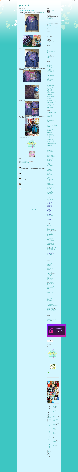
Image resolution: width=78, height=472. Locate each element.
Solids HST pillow (49, 267)
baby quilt (54, 406)
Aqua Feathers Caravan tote (50, 117)
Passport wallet (49, 99)
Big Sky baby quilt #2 (49, 57)
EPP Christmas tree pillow (50, 158)
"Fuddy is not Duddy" (49, 308)
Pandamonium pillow (49, 172)
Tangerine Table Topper (50, 262)
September (49, 417)
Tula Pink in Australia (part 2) (49, 430)
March (49, 451)
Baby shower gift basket (50, 119)
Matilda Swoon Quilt (49, 94)
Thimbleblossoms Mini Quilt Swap (51, 143)
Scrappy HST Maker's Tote (50, 135)
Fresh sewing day (55, 419)
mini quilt (54, 424)
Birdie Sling (51, 233)
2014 (48, 457)
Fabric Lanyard (49, 25)
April (49, 450)
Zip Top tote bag (49, 98)
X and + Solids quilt (49, 239)
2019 (48, 407)
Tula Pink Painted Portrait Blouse (51, 131)
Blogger (43, 470)
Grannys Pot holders (49, 279)
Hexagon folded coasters (50, 165)
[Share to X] (30, 161)
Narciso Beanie (49, 95)
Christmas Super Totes (50, 199)
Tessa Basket (48, 177)
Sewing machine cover (52, 282)
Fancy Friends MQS (49, 137)
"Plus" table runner (49, 22)
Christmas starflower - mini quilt (51, 310)
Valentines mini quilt (49, 193)
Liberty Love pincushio (50, 242)
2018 (48, 408)
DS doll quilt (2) (49, 273)
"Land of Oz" (48, 230)
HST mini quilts (49, 23)
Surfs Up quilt (48, 312)
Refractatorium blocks (49, 228)
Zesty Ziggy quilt (49, 264)
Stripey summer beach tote (50, 245)
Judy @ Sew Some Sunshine (26, 183)
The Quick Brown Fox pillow (50, 191)
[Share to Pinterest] (32, 161)
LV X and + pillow (49, 250)
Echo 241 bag (48, 277)
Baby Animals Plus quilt (50, 107)
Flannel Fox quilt (49, 86)
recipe (54, 433)
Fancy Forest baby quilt (50, 134)
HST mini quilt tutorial (49, 274)
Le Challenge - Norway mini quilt (51, 180)
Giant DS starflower (49, 306)
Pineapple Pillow (49, 130)
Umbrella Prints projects (50, 215)
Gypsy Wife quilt (49, 52)
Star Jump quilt (49, 189)
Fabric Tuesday (23, 162)
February (49, 452)
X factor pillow (48, 288)
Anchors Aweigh (49, 56)
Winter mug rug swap (49, 182)
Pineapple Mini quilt (49, 160)
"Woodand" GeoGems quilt (50, 90)
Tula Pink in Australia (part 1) (49, 436)
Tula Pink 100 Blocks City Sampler (51, 112)
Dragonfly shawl (49, 47)
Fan (50, 120)
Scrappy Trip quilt (49, 88)
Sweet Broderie (49, 320)
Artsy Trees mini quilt (49, 300)
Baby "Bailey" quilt (49, 132)
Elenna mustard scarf (49, 100)
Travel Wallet (48, 163)
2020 (48, 406)
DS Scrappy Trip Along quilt (50, 240)
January (49, 454)
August (49, 419)
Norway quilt (48, 173)
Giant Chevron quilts (53, 247)
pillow (54, 428)
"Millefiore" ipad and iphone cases (51, 252)
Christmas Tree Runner (50, 151)
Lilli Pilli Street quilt (49, 66)
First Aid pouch (49, 27)
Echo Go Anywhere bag (50, 278)
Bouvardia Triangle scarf (50, 102)
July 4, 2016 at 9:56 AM (33, 183)
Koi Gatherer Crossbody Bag (50, 141)
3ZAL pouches (49, 227)
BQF (53, 411)
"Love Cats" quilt (49, 73)
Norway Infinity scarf (49, 64)
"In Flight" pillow (49, 169)
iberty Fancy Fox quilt (50, 105)
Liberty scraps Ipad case (50, 106)
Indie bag (48, 121)
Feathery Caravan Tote (50, 136)
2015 (48, 456)
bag (53, 407)
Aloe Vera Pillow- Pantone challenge (51, 101)
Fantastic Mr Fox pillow (50, 179)
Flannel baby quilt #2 (49, 78)
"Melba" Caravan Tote (49, 80)
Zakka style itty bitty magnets (50, 275)
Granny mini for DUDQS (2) (50, 286)
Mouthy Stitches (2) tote (50, 287)
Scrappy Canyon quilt (49, 116)
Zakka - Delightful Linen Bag (50, 281)
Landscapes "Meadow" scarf (50, 70)
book (53, 410)
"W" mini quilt (48, 164)
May (49, 449)
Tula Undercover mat (49, 138)
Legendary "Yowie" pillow (50, 89)
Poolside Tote (48, 175)
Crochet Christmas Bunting (50, 85)
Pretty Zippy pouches (49, 152)
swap (54, 442)
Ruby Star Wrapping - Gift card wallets (52, 292)
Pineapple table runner (49, 150)
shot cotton (54, 440)
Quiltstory (29, 137)
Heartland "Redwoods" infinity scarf (51, 69)
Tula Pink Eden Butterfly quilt (50, 87)
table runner (54, 445)
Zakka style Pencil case (50, 272)
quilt (53, 432)
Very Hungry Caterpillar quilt (50, 140)
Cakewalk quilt (48, 126)
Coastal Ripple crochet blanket (51, 92)
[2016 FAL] (32, 157)
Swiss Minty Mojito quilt (50, 76)
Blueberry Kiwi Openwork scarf (51, 96)
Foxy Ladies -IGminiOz (50, 186)
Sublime (48, 178)
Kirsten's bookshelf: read (50, 379)
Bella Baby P (49, 122)
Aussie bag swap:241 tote (50, 192)
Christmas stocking (51, 251)
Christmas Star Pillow (49, 115)
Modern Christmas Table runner (52, 290)
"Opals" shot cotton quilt (50, 304)
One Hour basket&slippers (50, 184)
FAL (25, 162)
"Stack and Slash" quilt (50, 317)
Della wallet (48, 166)
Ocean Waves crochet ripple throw (51, 128)
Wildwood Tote (48, 183)
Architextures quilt (49, 225)
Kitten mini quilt (49, 188)
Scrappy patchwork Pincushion (51, 93)
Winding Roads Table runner (50, 263)
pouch (54, 429)
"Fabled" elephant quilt (50, 79)
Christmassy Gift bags (50, 114)
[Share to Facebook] (31, 161)
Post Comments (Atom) (34, 209)
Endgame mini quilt (49, 54)
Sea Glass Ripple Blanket (50, 153)
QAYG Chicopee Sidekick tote (51, 249)
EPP (53, 415)
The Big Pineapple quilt (50, 139)
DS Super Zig (48, 303)
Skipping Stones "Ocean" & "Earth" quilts (52, 125)
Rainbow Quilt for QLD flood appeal (51, 298)
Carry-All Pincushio (49, 145)
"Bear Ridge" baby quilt (50, 103)
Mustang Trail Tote (49, 168)
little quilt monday (55, 423)
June (49, 421)
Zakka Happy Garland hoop (50, 283)
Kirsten (53, 10)
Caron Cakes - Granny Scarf (50, 91)
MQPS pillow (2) (49, 284)
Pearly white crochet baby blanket (51, 51)
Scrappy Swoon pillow (49, 270)
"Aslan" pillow (48, 50)
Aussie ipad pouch (49, 74)
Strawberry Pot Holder (49, 174)
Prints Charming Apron (50, 234)
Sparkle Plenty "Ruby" (49, 269)
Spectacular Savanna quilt (50, 49)
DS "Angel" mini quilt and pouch (51, 237)
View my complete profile (50, 18)
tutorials (54, 446)
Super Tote (48, 235)
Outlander (48, 55)
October (49, 415)
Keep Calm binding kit (49, 154)
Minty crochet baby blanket (50, 67)
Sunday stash (55, 441)
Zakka (54, 449)
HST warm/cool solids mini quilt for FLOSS (52, 305)
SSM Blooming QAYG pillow (50, 243)
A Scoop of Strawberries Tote (50, 161)
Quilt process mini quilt (50, 268)
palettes (54, 425)
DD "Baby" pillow (49, 236)
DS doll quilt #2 (49, 307)
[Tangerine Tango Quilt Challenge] (52, 372)
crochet (54, 412)
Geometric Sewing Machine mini (51, 167)
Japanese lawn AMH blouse (50, 75)
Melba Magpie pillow (49, 144)
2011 (48, 461)
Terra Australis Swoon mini (50, 187)
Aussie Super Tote (49, 159)
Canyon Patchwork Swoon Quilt (51, 124)
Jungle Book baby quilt (50, 129)
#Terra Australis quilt (49, 170)
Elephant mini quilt (49, 301)
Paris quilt (48, 299)
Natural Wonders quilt (49, 65)
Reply (22, 170)
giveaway (54, 420)
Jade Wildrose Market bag (50, 33)
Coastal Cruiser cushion (50, 248)
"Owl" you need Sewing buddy (51, 244)
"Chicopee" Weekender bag (50, 200)
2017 (48, 409)
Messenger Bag (49, 231)
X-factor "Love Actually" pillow (51, 156)
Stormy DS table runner (50, 289)
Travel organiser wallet (50, 238)
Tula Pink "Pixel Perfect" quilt (50, 133)
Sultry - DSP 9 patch (49, 318)
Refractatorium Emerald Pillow (51, 229)
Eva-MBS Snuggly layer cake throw (51, 319)
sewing (28, 162)
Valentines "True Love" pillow (50, 142)
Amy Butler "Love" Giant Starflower (51, 309)
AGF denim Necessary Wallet (50, 104)
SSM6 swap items (49, 194)
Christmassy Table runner (50, 155)
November (49, 413)
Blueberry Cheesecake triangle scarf (51, 97)
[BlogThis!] (29, 161)
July (49, 420)
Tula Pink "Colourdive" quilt (50, 71)
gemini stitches (27, 5)
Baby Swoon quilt (49, 265)
